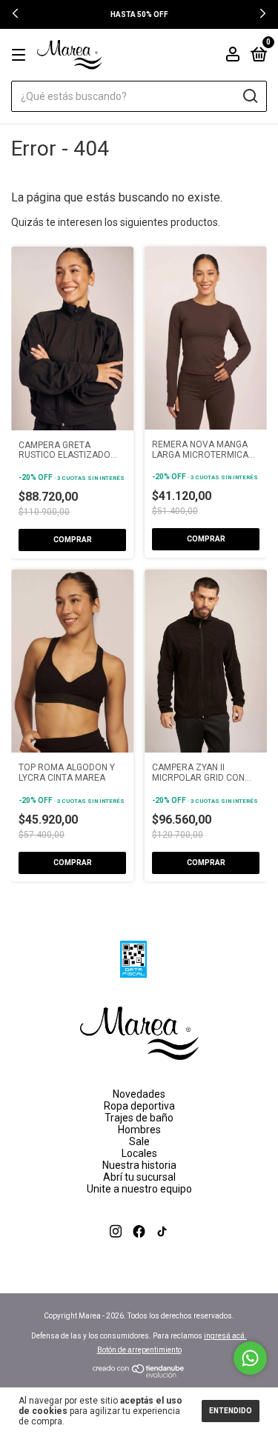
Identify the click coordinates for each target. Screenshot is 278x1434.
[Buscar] (249, 96)
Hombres (139, 1129)
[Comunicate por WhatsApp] (250, 1358)
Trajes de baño (139, 1118)
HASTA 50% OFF (139, 14)
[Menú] (21, 55)
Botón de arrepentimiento (139, 1350)
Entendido (230, 1411)
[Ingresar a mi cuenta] (232, 56)
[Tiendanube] (139, 1374)
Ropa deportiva (139, 1106)
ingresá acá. (225, 1336)
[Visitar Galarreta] (139, 1249)
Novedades (139, 1094)
